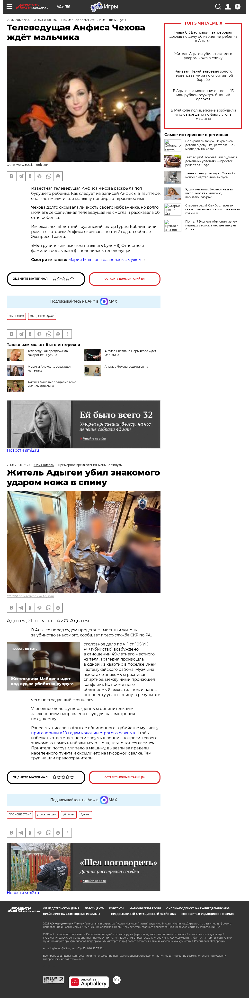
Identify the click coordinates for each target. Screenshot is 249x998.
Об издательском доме (61, 908)
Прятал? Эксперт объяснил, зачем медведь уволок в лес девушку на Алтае (211, 225)
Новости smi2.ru (23, 450)
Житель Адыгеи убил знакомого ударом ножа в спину (203, 56)
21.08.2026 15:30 (18, 465)
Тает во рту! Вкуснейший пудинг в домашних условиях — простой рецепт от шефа (211, 161)
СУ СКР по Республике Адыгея (30, 596)
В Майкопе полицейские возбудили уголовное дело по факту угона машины (203, 114)
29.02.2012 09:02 (18, 20)
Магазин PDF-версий (145, 908)
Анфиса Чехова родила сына (126, 366)
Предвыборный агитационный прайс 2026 (143, 914)
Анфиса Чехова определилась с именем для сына (52, 384)
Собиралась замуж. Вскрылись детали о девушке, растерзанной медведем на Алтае (210, 145)
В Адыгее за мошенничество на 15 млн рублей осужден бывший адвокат (203, 95)
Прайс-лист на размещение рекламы (71, 914)
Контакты (116, 908)
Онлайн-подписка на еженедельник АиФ (198, 908)
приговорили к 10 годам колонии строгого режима (83, 733)
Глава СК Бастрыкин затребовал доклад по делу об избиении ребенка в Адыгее (203, 36)
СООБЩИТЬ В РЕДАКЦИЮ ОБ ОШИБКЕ (207, 914)
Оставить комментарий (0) (125, 278)
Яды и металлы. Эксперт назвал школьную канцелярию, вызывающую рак (209, 193)
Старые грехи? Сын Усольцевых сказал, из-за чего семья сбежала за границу (212, 209)
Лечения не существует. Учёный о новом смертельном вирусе (210, 175)
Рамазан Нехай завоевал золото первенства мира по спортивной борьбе (203, 75)
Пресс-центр (94, 908)
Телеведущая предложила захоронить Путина (48, 353)
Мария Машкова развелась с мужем (105, 259)
